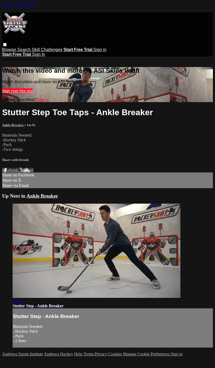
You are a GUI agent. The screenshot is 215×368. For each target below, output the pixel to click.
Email (28, 170)
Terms (89, 354)
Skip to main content (19, 4)
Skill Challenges (47, 49)
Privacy (101, 354)
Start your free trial (17, 90)
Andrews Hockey (58, 354)
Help (78, 354)
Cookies (115, 354)
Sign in (99, 49)
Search (24, 49)
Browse (9, 49)
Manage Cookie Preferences (147, 354)
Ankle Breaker (13, 125)
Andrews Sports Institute (22, 354)
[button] (5, 44)
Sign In (38, 54)
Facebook (10, 170)
